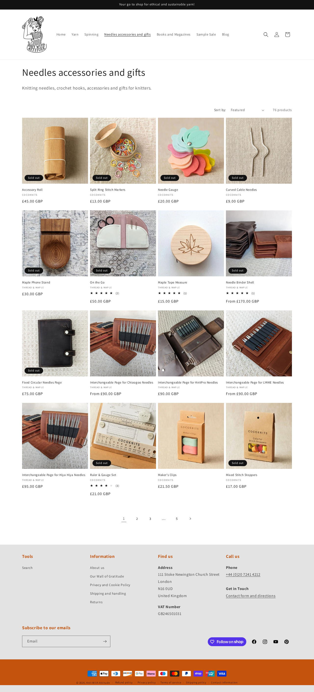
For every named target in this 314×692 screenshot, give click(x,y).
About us (97, 567)
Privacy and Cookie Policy (110, 585)
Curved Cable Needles (241, 190)
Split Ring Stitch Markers (107, 190)
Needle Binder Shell (240, 282)
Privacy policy (147, 682)
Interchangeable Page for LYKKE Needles (255, 382)
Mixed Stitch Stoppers (241, 475)
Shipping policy (196, 682)
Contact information (224, 682)
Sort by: (220, 110)
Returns (96, 602)
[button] (266, 34)
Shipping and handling (108, 593)
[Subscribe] (104, 641)
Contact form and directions (250, 595)
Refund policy (124, 682)
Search (27, 567)
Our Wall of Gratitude (107, 576)
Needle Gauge (168, 190)
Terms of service (170, 682)
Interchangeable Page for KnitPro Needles (188, 382)
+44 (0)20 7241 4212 (243, 574)
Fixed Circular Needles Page (42, 382)
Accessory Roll (32, 190)
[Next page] (190, 518)
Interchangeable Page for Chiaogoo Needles (121, 382)
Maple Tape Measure (172, 282)
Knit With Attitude (98, 682)
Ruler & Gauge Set (103, 475)
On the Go (97, 282)
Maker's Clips (167, 475)
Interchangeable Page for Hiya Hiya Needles (53, 475)
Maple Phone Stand (36, 282)
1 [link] (124, 518)
